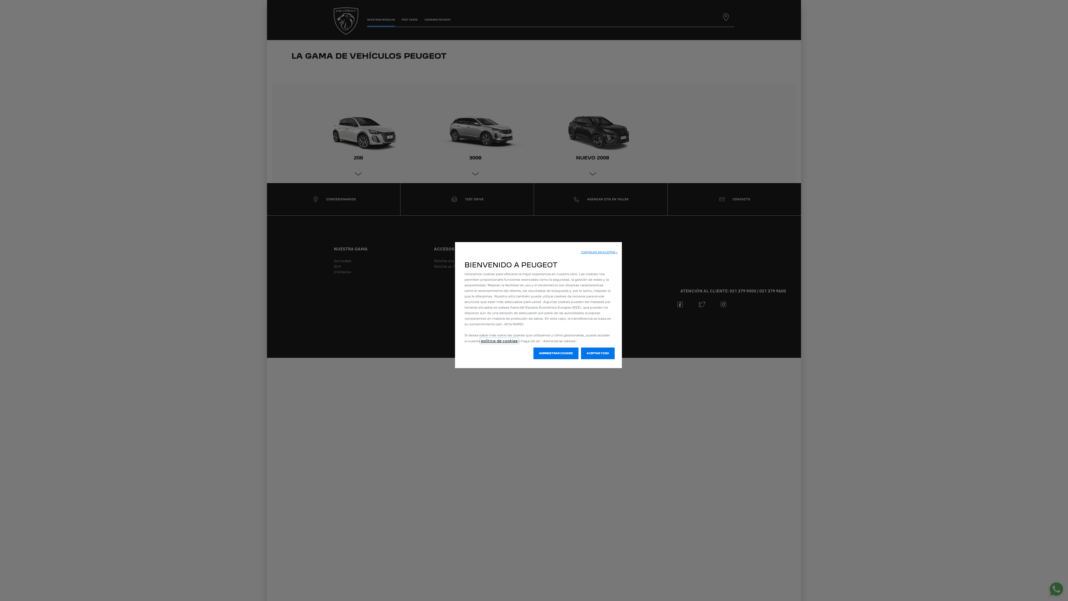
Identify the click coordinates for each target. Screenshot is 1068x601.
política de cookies (499, 341)
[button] (599, 252)
